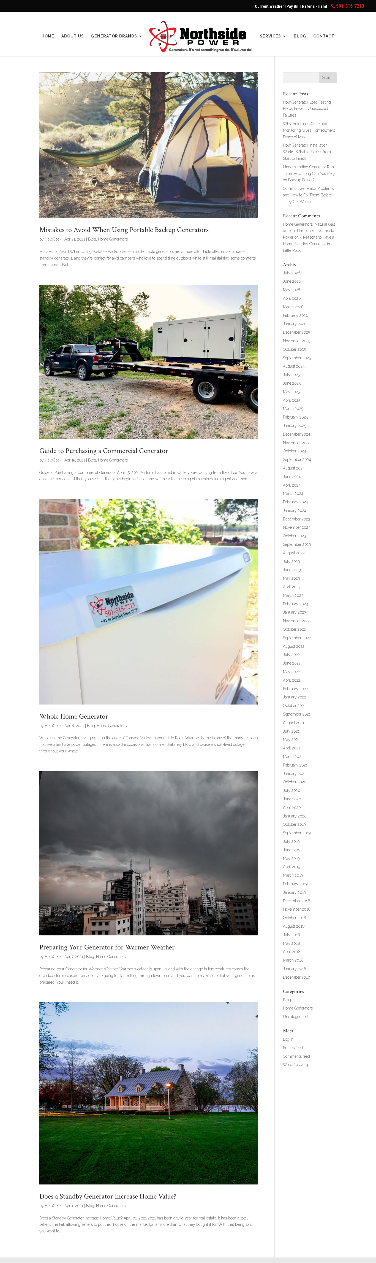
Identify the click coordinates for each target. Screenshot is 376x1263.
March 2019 (293, 875)
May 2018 (291, 943)
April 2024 (292, 485)
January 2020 (295, 816)
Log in (288, 1039)
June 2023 (292, 570)
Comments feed (296, 1056)
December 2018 (296, 901)
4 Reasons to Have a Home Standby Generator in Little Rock (308, 244)
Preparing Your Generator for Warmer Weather (107, 947)
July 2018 (291, 935)
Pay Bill (293, 6)
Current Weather (269, 6)
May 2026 (291, 290)
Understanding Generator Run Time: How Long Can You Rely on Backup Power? (309, 173)
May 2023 (291, 578)
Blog (300, 36)
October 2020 (294, 782)
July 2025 (291, 375)
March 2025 (293, 408)
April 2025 (291, 400)
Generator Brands (114, 36)
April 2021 (291, 748)
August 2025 (293, 366)
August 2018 (294, 926)
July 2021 (291, 731)
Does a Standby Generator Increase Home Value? (107, 1196)
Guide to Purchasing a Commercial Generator (103, 450)
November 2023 (296, 527)
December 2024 (296, 434)
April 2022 (291, 680)
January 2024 (294, 510)
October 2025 (294, 349)
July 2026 (291, 273)
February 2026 (295, 315)
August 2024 (294, 468)
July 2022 (291, 654)
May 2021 (291, 739)
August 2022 (293, 646)
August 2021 (293, 722)
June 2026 (292, 281)
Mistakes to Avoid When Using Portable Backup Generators (124, 229)
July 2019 (291, 841)
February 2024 (295, 502)
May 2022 (291, 672)
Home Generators (113, 239)
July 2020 (291, 790)
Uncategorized (295, 1016)
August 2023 (294, 553)
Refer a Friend (315, 6)
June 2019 (291, 850)
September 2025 (297, 358)
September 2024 (297, 459)
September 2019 (296, 833)
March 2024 (293, 493)
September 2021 (296, 714)
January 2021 (294, 773)
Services (270, 36)
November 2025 (296, 341)
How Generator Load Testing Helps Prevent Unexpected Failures (307, 109)
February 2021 (295, 765)
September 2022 (297, 638)
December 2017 (296, 977)
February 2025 (295, 417)
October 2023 (294, 536)
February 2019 (295, 884)
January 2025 (294, 425)
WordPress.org (295, 1064)
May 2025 (291, 392)
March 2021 (293, 756)
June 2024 (292, 476)
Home (48, 36)
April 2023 (292, 587)
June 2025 (292, 383)
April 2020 (292, 807)
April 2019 (291, 867)
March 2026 (293, 307)
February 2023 (295, 604)
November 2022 (296, 621)
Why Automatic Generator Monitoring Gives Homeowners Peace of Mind (309, 130)
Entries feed (293, 1048)
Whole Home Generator (73, 716)
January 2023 (294, 612)
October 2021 (294, 705)
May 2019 (291, 858)
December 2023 (296, 519)
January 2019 (294, 892)
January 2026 (295, 324)
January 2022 (294, 697)
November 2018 (296, 909)
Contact (323, 36)
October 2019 (294, 824)
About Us (72, 36)
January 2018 (294, 969)
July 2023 (291, 561)
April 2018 (292, 951)
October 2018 (294, 918)
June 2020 (292, 799)
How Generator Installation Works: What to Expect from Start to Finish (307, 152)
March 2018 (293, 960)
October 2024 (294, 451)
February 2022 (295, 689)
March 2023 (293, 595)
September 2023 (297, 544)
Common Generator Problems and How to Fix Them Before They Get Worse (308, 195)
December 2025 (296, 332)
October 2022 (294, 629)
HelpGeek (53, 239)
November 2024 (296, 443)
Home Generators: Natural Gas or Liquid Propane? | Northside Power (309, 231)
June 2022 (292, 663)
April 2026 (292, 298)
